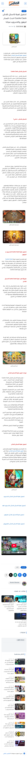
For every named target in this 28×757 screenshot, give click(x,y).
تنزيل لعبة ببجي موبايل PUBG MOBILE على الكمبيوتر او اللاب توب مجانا (8, 699)
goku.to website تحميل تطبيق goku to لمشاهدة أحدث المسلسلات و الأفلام (8, 735)
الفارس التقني (6, 753)
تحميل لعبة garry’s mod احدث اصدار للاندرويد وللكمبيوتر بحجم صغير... (22, 607)
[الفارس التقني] (14, 3)
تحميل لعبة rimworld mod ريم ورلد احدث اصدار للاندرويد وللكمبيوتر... (8, 607)
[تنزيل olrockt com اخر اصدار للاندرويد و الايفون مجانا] (20, 671)
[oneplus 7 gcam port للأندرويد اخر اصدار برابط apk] (20, 680)
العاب (24, 11)
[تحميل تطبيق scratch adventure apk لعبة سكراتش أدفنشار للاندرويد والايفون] (20, 743)
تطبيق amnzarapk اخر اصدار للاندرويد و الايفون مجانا (9, 689)
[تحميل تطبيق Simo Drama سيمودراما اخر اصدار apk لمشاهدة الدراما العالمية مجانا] (20, 716)
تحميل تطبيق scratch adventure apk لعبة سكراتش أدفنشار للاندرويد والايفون (9, 744)
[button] (20, 575)
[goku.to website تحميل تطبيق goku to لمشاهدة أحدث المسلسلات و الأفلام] (20, 734)
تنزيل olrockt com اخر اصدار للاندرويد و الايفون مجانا (9, 671)
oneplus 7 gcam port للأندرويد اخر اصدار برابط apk (9, 680)
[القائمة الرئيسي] (25, 3)
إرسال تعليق (20, 640)
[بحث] (2, 3)
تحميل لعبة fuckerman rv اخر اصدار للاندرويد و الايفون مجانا (9, 708)
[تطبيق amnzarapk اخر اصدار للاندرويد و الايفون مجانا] (20, 689)
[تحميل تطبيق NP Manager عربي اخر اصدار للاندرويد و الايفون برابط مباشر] (20, 661)
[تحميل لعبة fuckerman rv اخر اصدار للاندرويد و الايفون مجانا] (20, 707)
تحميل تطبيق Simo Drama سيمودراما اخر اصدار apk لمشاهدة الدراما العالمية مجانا (9, 717)
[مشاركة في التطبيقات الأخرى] (6, 575)
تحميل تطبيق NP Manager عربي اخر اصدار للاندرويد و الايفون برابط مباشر (9, 663)
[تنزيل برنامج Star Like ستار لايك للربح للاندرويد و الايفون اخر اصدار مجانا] (20, 725)
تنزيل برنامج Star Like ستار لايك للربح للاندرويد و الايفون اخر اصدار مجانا (8, 726)
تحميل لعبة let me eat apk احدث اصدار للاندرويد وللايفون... (21, 624)
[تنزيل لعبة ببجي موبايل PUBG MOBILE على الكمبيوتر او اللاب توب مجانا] (20, 698)
